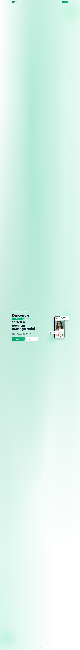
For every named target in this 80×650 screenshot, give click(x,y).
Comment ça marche (37, 1)
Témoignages (45, 1)
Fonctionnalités (29, 1)
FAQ (50, 1)
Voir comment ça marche (31, 339)
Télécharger (65, 1)
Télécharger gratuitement (17, 339)
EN (59, 1)
